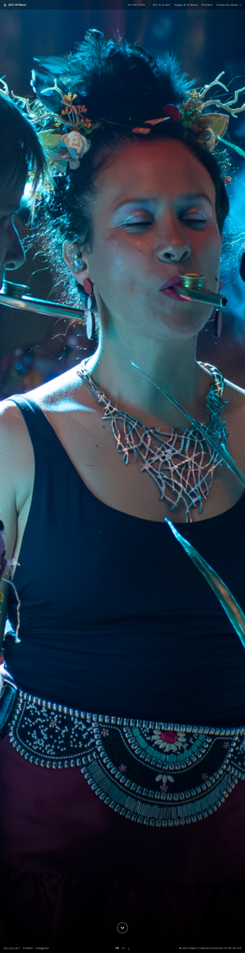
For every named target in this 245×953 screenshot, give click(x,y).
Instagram (42, 948)
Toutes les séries (228, 4)
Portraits (207, 4)
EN (123, 948)
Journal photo (136, 4)
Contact (28, 948)
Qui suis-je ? (12, 948)
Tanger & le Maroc (186, 4)
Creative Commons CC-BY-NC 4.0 (219, 948)
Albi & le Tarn (161, 4)
